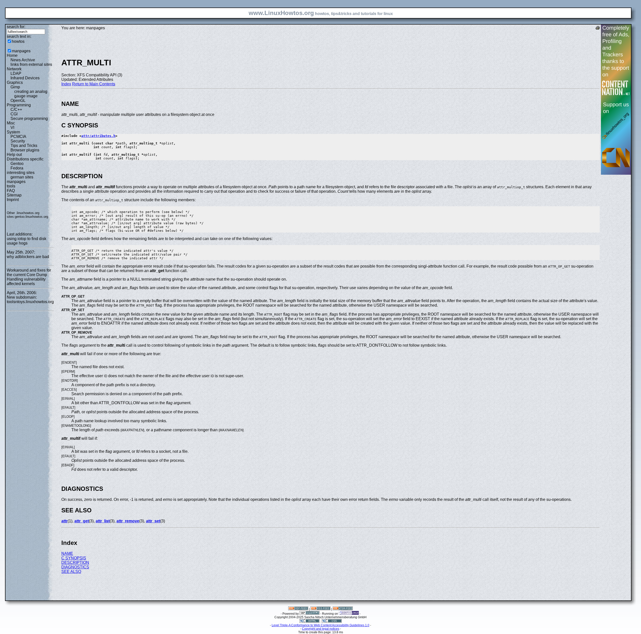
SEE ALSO (71, 571)
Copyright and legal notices (320, 628)
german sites (22, 177)
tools (11, 186)
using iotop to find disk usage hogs (26, 241)
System (13, 132)
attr (64, 521)
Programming (19, 105)
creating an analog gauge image (30, 93)
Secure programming (29, 118)
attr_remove (127, 521)
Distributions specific (25, 159)
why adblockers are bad (28, 257)
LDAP (16, 73)
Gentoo (17, 163)
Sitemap (14, 195)
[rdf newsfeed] (298, 609)
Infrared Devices (25, 78)
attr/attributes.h (98, 136)
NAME (67, 553)
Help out (14, 154)
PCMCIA (18, 136)
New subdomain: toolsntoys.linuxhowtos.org (30, 299)
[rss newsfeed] (320, 609)
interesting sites (21, 172)
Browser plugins (25, 150)
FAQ (11, 190)
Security (18, 141)
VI (12, 127)
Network (14, 69)
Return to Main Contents (93, 84)
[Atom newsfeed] (343, 609)
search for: (16, 27)
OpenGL (18, 100)
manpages (21, 51)
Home (12, 55)
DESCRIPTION (75, 562)
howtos (18, 41)
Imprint (13, 199)
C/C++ (16, 109)
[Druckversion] (598, 28)
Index (66, 84)
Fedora (17, 168)
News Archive (23, 60)
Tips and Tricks (24, 145)
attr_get (81, 521)
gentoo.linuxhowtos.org (31, 217)
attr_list (103, 521)
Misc (11, 123)
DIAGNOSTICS (75, 567)
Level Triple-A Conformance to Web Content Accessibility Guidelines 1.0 (320, 625)
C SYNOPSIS (73, 558)
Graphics (15, 82)
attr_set (153, 521)
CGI (14, 114)
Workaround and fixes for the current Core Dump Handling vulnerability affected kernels (29, 277)
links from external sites (31, 64)
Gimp (15, 87)
